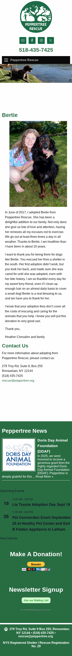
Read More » (44, 476)
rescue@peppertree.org (18, 380)
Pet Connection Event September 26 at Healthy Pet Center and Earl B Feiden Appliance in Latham (41, 523)
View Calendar (9, 538)
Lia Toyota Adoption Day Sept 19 (41, 504)
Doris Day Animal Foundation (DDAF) (52, 445)
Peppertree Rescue (24, 60)
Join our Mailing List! (36, 600)
